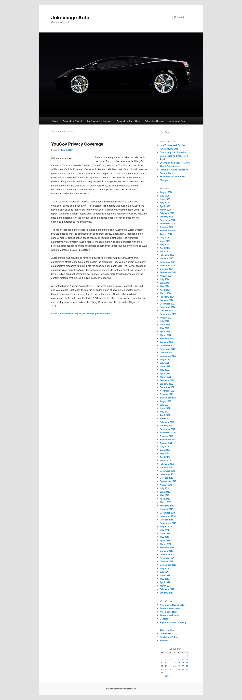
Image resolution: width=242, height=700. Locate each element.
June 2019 (165, 491)
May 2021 (164, 411)
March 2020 (165, 460)
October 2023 (166, 310)
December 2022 (167, 345)
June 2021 (165, 408)
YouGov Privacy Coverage (77, 144)
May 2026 (164, 202)
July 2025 (164, 237)
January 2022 (166, 383)
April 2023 (165, 331)
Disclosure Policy (169, 637)
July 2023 (164, 321)
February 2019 (167, 505)
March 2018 (165, 544)
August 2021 (166, 401)
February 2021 (167, 422)
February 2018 (167, 547)
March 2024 (165, 293)
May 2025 (164, 244)
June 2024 (165, 282)
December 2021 (167, 387)
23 (187, 666)
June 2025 (165, 241)
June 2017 (165, 575)
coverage (89, 313)
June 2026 (165, 199)
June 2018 (165, 533)
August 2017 (166, 568)
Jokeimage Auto (70, 17)
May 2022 (164, 369)
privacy (98, 313)
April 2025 (165, 247)
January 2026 (166, 216)
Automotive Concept (154, 120)
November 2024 (167, 265)
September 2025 (168, 230)
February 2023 (167, 338)
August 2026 (166, 192)
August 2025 (166, 234)
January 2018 (166, 550)
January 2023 (166, 341)
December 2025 (167, 220)
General (164, 618)
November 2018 (167, 516)
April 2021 (165, 415)
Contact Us (165, 633)
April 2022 (165, 373)
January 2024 (166, 300)
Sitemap (164, 640)
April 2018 (165, 540)
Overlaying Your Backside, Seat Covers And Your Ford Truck (174, 156)
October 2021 (166, 394)
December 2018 (167, 512)
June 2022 (165, 366)
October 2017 (166, 561)
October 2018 (166, 519)
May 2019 (164, 495)
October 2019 (166, 477)
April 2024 (165, 289)
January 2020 (166, 467)
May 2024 (164, 286)
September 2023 (168, 314)
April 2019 (165, 498)
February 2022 (167, 380)
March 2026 (165, 209)
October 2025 (166, 226)
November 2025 (167, 223)
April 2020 (165, 456)
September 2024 (168, 272)
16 (187, 662)
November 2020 (167, 432)
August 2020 (166, 442)
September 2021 (168, 397)
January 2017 (166, 592)
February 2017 (167, 589)
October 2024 (166, 268)
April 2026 (165, 206)
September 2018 (168, 523)
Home (55, 120)
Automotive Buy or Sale (128, 120)
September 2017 (168, 564)
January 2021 (166, 425)
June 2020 (165, 449)
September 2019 (168, 481)
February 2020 (167, 463)
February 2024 (167, 296)
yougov (106, 313)
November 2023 (167, 307)
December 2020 (167, 429)
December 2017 (167, 554)
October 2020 (166, 436)
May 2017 (164, 578)
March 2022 (165, 376)
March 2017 (165, 585)
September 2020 (168, 439)
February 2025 (167, 254)
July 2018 (164, 530)
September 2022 (168, 355)
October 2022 (166, 352)
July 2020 (164, 446)
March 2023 (165, 334)
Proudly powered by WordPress (121, 688)
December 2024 (167, 261)
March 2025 (165, 251)
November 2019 (167, 474)
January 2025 (166, 258)
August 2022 (166, 359)
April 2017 (165, 582)
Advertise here (167, 630)
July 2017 (164, 571)
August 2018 (166, 526)
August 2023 (166, 317)
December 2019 (167, 470)
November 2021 (167, 390)
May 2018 (164, 536)
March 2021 (165, 418)
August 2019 (166, 484)
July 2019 (164, 488)
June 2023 (165, 324)
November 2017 (167, 557)
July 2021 (164, 404)
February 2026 (167, 213)
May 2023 (164, 328)
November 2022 (167, 348)
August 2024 (166, 275)
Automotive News (177, 120)
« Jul (165, 675)
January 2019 (166, 509)
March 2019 (165, 502)
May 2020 (164, 453)
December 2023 (167, 303)
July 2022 (164, 362)
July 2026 (164, 195)
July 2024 (164, 279)
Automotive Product (72, 120)
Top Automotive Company (99, 120)
